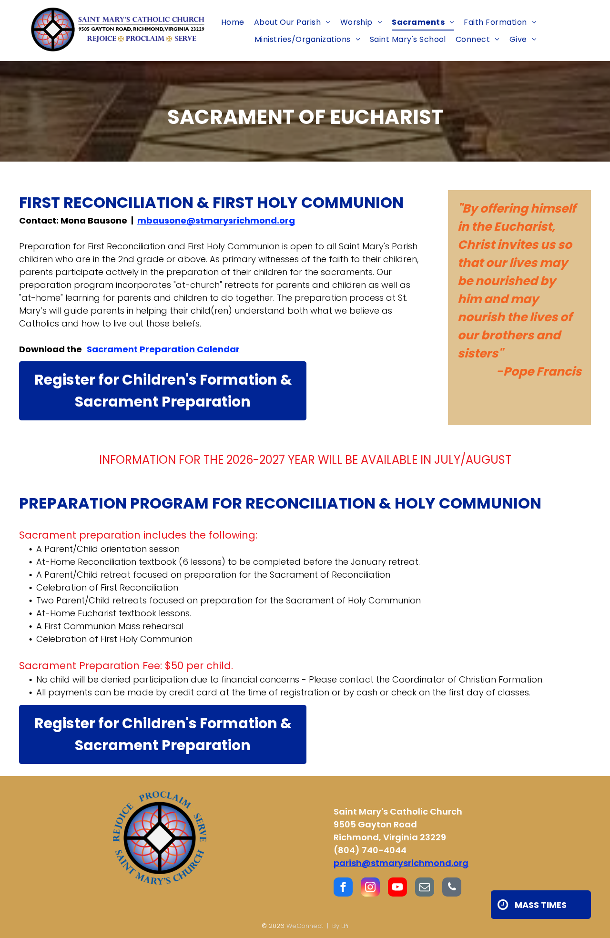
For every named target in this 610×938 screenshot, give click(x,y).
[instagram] (370, 888)
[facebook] (343, 888)
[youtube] (397, 888)
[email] (424, 888)
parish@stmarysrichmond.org (401, 863)
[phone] (451, 888)
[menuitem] (232, 22)
